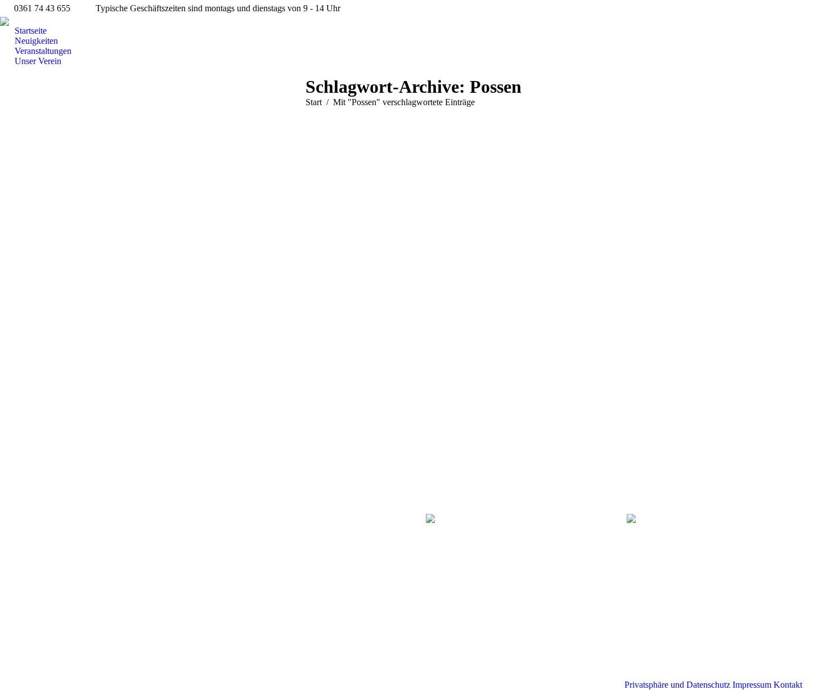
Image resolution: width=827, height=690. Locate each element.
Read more (63, 433)
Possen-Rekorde (80, 315)
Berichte (49, 148)
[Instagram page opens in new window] (50, 556)
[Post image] (244, 528)
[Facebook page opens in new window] (33, 556)
